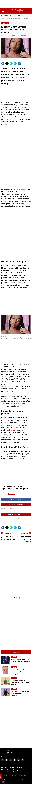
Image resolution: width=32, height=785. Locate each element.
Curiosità (7, 18)
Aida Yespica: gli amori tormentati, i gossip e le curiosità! (25, 538)
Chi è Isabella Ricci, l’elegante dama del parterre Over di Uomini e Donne (8, 538)
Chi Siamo (4, 768)
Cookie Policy (14, 770)
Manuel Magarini (6, 36)
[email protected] (5, 777)
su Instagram (12, 430)
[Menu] (3, 11)
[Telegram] (15, 63)
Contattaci (12, 768)
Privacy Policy (5, 770)
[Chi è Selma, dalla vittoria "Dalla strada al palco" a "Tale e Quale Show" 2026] (5, 660)
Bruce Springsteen (20, 403)
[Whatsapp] (11, 63)
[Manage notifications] (3, 782)
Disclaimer (19, 768)
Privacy (1, 777)
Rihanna (11, 494)
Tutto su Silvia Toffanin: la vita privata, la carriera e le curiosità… (20, 693)
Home (2, 18)
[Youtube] (22, 759)
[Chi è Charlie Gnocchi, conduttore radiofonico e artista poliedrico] (5, 670)
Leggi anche (16, 652)
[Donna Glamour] (17, 10)
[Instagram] (10, 759)
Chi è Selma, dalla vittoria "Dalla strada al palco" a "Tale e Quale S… (20, 661)
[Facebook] (2, 63)
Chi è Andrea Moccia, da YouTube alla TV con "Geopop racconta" (20, 682)
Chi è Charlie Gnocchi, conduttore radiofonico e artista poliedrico (18, 672)
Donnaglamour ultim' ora (16, 515)
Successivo (24, 533)
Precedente (8, 533)
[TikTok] (18, 759)
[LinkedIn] (19, 63)
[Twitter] (7, 63)
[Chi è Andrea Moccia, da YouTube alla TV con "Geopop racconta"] (5, 681)
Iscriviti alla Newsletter (16, 504)
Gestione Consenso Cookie (9, 772)
